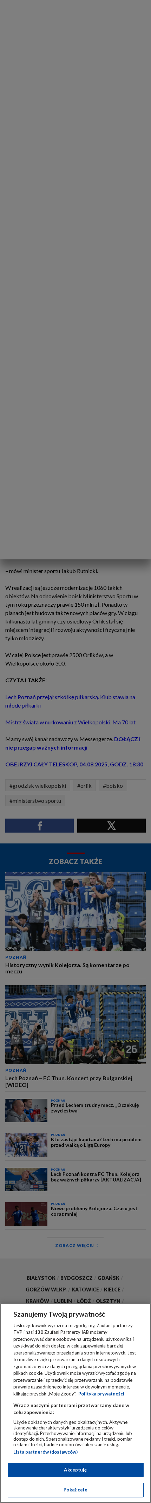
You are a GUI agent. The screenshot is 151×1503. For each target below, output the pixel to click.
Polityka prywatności (101, 1394)
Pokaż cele (75, 1489)
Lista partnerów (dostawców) (45, 1452)
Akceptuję (75, 1470)
